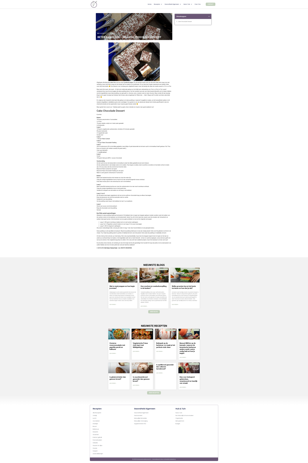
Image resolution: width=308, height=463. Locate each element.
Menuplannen (179, 421)
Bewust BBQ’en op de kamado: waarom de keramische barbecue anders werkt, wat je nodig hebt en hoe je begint (188, 348)
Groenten (96, 434)
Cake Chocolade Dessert (185, 21)
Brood (94, 426)
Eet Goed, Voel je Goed (111, 248)
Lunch (94, 418)
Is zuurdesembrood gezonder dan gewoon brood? (141, 379)
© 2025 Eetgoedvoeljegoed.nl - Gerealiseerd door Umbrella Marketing (154, 459)
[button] (209, 16)
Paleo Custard (106, 138)
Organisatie (179, 418)
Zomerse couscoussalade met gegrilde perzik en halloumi (117, 346)
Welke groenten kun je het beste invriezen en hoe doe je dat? (184, 287)
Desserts (95, 432)
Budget (177, 424)
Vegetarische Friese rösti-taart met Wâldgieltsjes (140, 345)
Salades (95, 443)
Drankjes (95, 424)
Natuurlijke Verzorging (141, 421)
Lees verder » (112, 304)
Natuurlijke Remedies (140, 418)
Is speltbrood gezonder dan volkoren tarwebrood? (165, 367)
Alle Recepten (97, 413)
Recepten (157, 4)
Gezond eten (138, 415)
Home (149, 4)
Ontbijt (95, 415)
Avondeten (96, 421)
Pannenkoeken (97, 440)
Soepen (95, 451)
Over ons (198, 4)
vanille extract (103, 152)
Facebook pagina (128, 82)
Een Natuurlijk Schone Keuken (184, 415)
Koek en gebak (97, 437)
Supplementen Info (140, 424)
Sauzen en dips (97, 445)
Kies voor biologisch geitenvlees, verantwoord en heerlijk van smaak (188, 380)
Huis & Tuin (186, 4)
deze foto (113, 82)
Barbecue (96, 429)
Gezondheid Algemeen (172, 4)
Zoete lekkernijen (98, 454)
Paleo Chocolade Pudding (109, 142)
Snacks (95, 448)
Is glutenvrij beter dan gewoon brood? (117, 378)
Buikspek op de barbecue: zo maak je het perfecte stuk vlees (165, 345)
